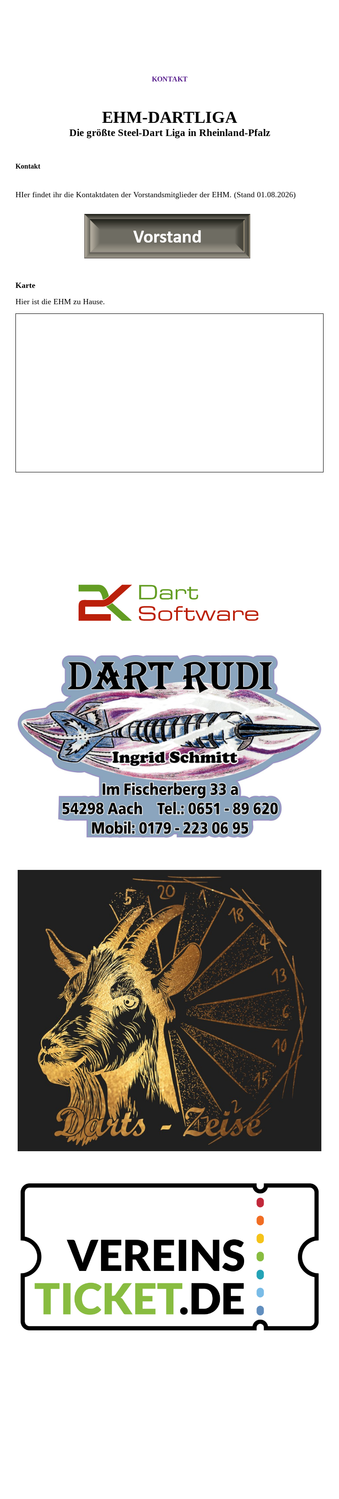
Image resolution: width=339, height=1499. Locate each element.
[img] (169, 45)
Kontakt (170, 79)
